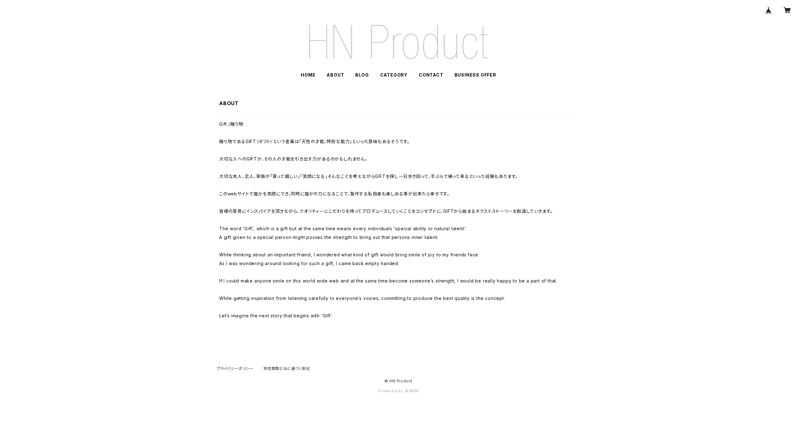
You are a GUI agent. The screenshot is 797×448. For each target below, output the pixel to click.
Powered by (392, 391)
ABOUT (335, 74)
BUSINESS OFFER (475, 74)
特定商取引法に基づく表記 (286, 368)
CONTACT (431, 74)
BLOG (362, 74)
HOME (308, 74)
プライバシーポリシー (235, 368)
